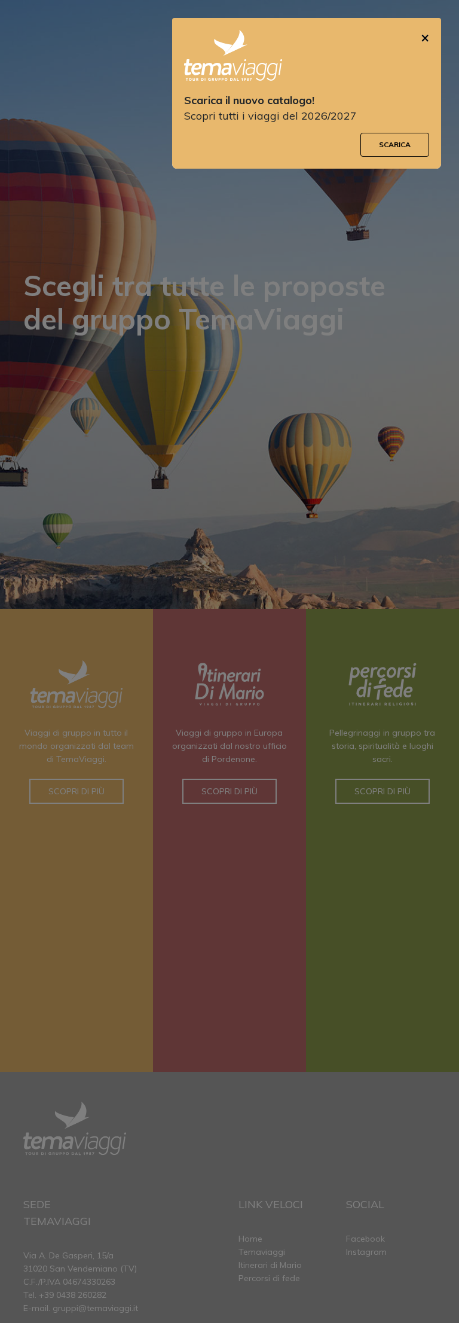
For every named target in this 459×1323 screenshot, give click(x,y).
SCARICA (395, 144)
